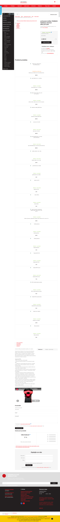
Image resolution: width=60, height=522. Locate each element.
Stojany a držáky (7, 63)
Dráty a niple (6, 33)
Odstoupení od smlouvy (25, 495)
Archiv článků (23, 499)
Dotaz (23, 460)
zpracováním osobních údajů (12, 485)
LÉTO (4, 13)
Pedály (5, 48)
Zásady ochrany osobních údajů (26, 498)
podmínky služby (46, 467)
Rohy (5, 55)
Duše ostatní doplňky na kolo (34, 446)
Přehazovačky (6, 52)
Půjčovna (40, 5)
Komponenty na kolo (6, 30)
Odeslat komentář (19, 428)
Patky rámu (6, 47)
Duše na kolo (27, 446)
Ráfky (5, 54)
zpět (17, 14)
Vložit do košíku (46, 42)
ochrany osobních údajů (40, 467)
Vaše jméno (22, 455)
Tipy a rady (47, 5)
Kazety (5, 39)
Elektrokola (5, 20)
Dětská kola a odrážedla (7, 22)
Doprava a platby (24, 494)
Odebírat (54, 483)
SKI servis (33, 5)
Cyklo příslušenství (6, 28)
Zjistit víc (41, 508)
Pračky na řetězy (7, 66)
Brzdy (5, 32)
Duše (5, 35)
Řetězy (5, 58)
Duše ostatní (36, 16)
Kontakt (54, 5)
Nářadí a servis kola (7, 44)
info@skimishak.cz (23, 2)
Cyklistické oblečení (6, 26)
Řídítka (5, 59)
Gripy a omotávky (7, 36)
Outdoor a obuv (5, 68)
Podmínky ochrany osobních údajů (27, 496)
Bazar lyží (20, 5)
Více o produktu (45, 27)
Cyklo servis (26, 5)
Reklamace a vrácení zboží (25, 492)
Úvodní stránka (17, 16)
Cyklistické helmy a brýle (7, 24)
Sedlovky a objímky (7, 62)
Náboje (5, 43)
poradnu (48, 48)
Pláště (5, 50)
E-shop (5, 5)
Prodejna (13, 5)
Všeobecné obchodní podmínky (26, 491)
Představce (6, 51)
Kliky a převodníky (7, 40)
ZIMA (10, 13)
